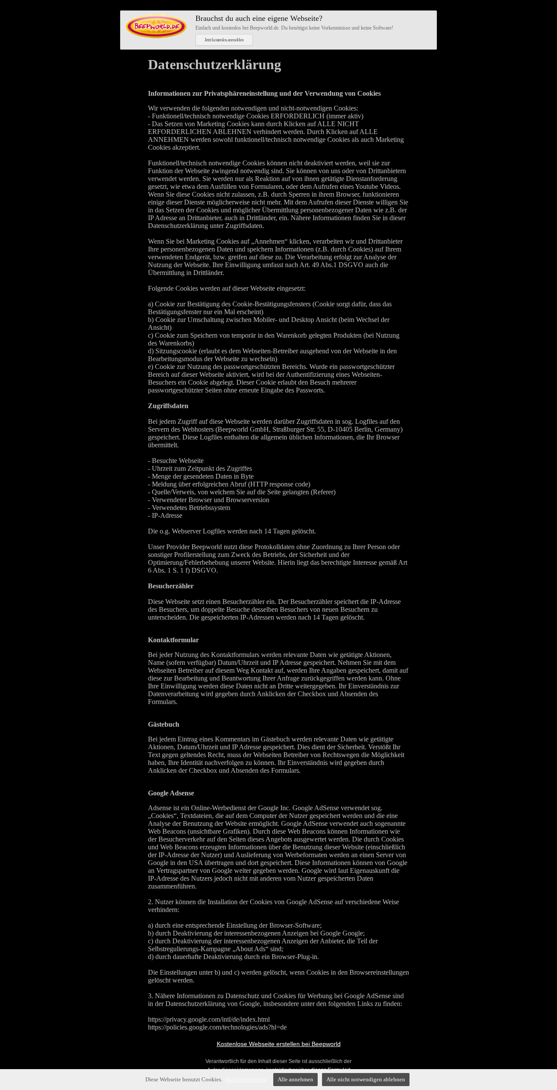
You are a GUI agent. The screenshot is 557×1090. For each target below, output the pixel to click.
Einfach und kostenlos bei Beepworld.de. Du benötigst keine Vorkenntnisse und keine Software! (294, 22)
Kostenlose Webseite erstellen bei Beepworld (279, 1043)
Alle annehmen (295, 1079)
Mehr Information (246, 1079)
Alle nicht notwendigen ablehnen (365, 1079)
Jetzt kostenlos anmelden (224, 39)
